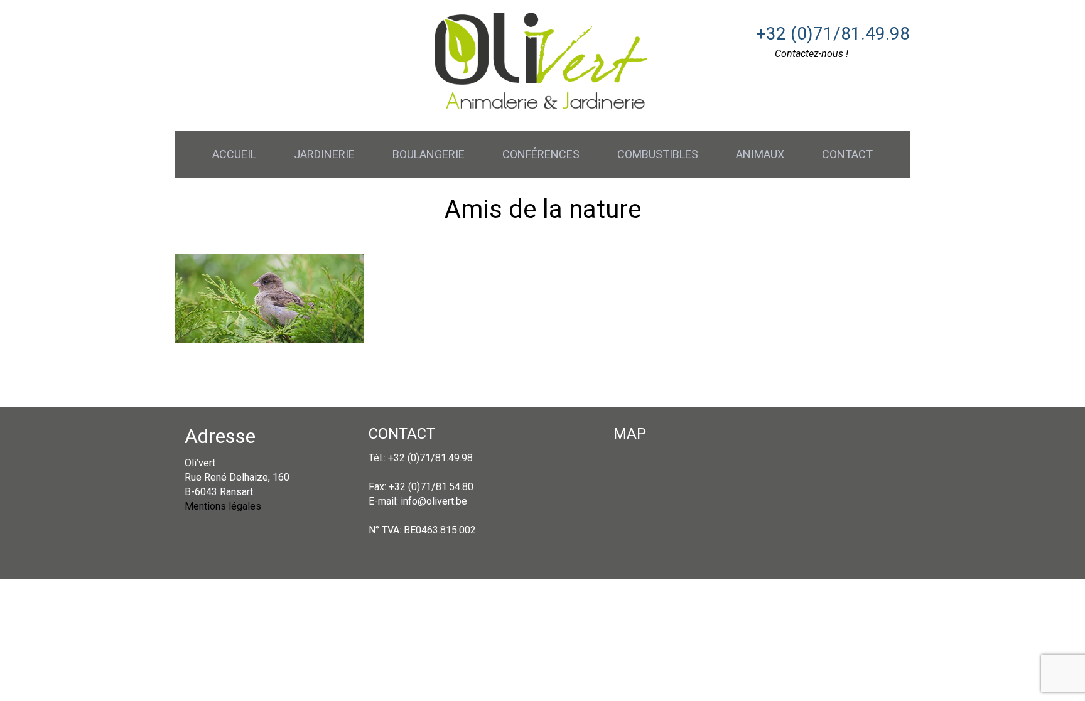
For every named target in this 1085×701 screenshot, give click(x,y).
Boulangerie (428, 154)
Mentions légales (223, 506)
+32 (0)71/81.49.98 (833, 33)
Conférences (541, 154)
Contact (847, 154)
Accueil (234, 154)
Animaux (760, 154)
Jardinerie (324, 154)
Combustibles (657, 154)
